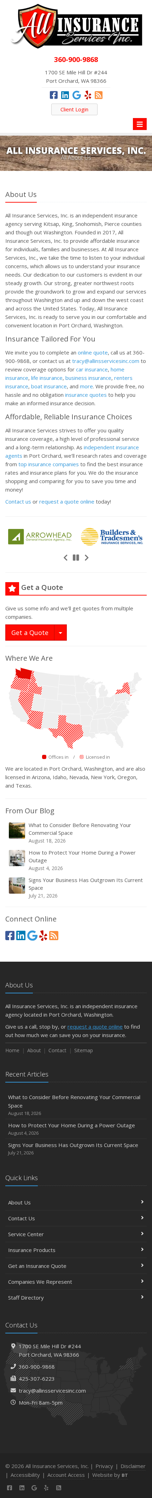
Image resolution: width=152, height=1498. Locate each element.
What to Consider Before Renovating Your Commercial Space (80, 832)
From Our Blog (29, 810)
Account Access (66, 1474)
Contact (57, 1050)
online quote (93, 352)
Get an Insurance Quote (37, 1265)
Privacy (104, 1465)
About (34, 1050)
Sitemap (83, 1050)
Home (12, 1050)
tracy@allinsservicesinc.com (105, 360)
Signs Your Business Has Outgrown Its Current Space (86, 887)
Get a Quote (29, 632)
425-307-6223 (37, 1378)
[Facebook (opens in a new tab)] (54, 95)
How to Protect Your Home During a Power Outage (82, 860)
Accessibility (25, 1474)
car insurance (92, 369)
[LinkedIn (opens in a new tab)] (65, 95)
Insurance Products (31, 1249)
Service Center (26, 1234)
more (86, 386)
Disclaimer (133, 1465)
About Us (19, 1202)
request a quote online (66, 501)
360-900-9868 (37, 1366)
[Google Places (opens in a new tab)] (76, 95)
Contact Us (21, 1218)
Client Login (74, 109)
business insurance (88, 377)
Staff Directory (26, 1297)
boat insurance (49, 386)
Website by (110, 1474)
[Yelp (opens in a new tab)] (87, 95)
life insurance (47, 377)
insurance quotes (86, 394)
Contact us (18, 501)
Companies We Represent (40, 1281)
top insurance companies (48, 464)
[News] (99, 95)
